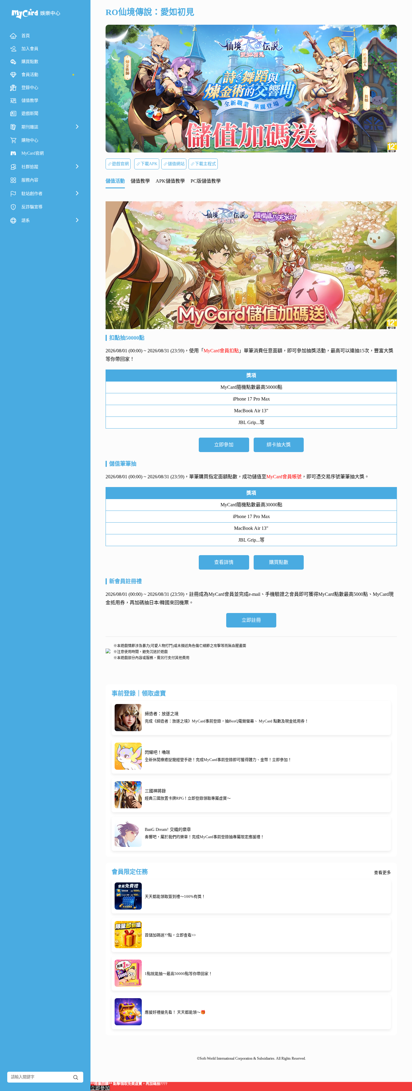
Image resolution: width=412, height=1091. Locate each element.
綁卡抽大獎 (279, 444)
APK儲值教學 (170, 181)
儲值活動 (115, 181)
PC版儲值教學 (206, 181)
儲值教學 (140, 181)
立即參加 (223, 444)
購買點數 (278, 562)
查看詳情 (223, 562)
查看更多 (382, 873)
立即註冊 (251, 620)
